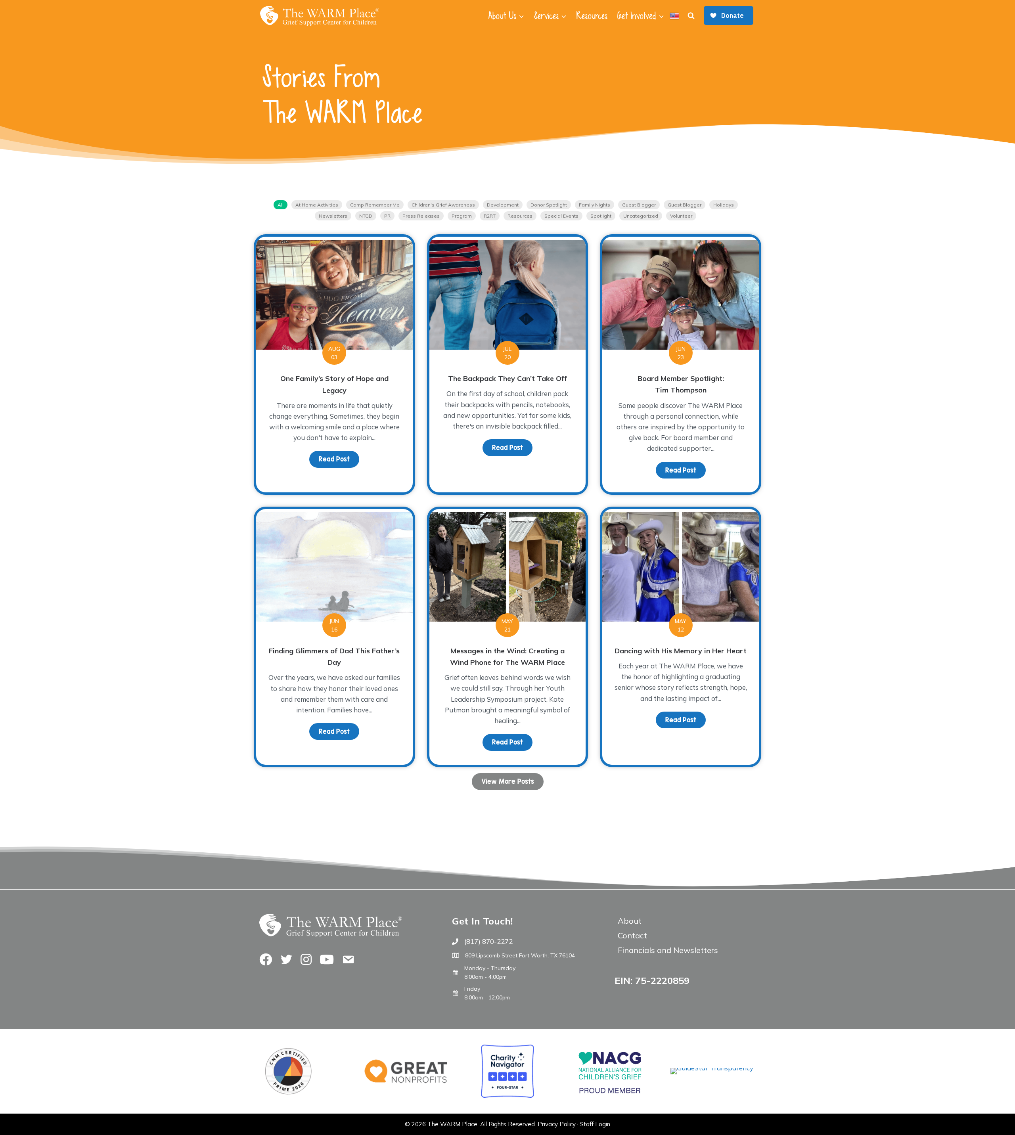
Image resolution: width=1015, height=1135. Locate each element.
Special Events (561, 216)
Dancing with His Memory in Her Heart (681, 650)
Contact (632, 935)
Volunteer (681, 216)
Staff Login (595, 1124)
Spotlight (600, 216)
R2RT (490, 216)
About (630, 921)
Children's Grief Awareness (443, 205)
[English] (674, 16)
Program (462, 216)
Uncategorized (640, 216)
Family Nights (594, 205)
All (280, 205)
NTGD (365, 216)
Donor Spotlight (548, 205)
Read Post (339, 459)
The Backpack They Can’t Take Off (507, 378)
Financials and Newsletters (668, 950)
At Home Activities (316, 205)
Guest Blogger (639, 205)
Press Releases (421, 216)
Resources (591, 16)
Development (503, 205)
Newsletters (333, 216)
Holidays (723, 205)
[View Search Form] (691, 16)
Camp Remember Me (375, 205)
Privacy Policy (557, 1124)
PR (387, 216)
